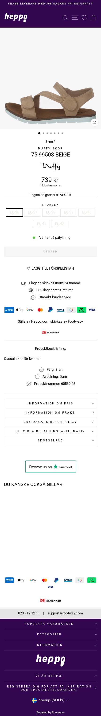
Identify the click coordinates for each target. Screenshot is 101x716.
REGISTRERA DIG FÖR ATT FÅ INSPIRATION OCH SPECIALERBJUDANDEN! (49, 688)
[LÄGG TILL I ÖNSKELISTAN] (33, 499)
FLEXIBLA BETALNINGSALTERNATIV (50, 431)
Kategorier (49, 634)
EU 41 (41, 224)
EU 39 (68, 212)
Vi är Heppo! (49, 676)
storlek (50, 204)
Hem (49, 141)
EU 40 (86, 212)
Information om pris (50, 403)
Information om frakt (50, 412)
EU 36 (14, 212)
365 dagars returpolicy (50, 422)
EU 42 (59, 224)
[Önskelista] (84, 17)
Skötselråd (50, 440)
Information (49, 645)
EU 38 (50, 212)
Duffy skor (50, 148)
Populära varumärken (49, 623)
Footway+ (75, 322)
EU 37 (32, 212)
